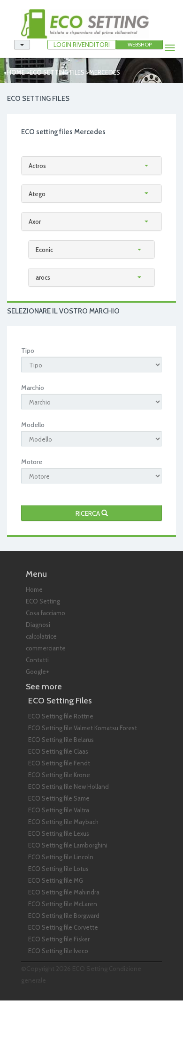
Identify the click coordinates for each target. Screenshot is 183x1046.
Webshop (140, 44)
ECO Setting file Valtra (58, 810)
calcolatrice (41, 636)
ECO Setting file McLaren (62, 904)
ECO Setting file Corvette (63, 927)
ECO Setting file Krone (59, 775)
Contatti (37, 660)
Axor (35, 221)
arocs (43, 277)
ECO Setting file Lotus (58, 868)
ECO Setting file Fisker (59, 939)
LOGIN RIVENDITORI (81, 44)
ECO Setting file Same (59, 798)
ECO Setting (43, 601)
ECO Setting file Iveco (58, 950)
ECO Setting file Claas (58, 751)
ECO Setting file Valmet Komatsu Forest (82, 728)
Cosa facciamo (45, 613)
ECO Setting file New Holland (68, 786)
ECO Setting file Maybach (63, 821)
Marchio (32, 387)
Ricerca (88, 513)
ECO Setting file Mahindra (63, 892)
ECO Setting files (57, 72)
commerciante (46, 648)
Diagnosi (38, 624)
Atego (37, 194)
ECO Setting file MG (55, 880)
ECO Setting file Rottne (60, 716)
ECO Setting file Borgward (63, 915)
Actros (37, 165)
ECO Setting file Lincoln (60, 857)
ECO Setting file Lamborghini (67, 845)
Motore (31, 462)
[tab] (91, 166)
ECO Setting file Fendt (59, 763)
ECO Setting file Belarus (61, 739)
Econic (44, 249)
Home (16, 72)
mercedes (104, 72)
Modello (33, 424)
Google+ (37, 671)
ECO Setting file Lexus (58, 833)
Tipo (27, 350)
